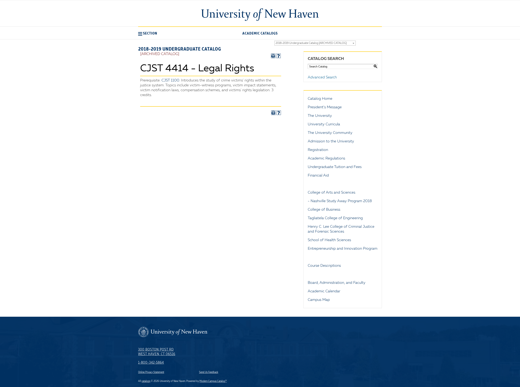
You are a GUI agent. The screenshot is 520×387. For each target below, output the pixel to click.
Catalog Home (320, 99)
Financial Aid (318, 175)
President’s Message (325, 107)
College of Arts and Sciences (331, 192)
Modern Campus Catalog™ (213, 381)
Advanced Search (322, 77)
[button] (147, 33)
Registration (318, 150)
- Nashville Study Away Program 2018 (340, 201)
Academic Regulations (326, 158)
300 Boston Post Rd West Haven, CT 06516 (156, 352)
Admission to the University (331, 141)
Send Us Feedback (208, 372)
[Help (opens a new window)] (278, 56)
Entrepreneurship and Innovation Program (342, 248)
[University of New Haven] (260, 14)
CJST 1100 (170, 80)
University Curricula (324, 124)
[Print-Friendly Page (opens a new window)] (273, 56)
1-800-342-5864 (151, 362)
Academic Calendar (324, 291)
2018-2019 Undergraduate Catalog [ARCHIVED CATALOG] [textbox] (311, 43)
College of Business (324, 209)
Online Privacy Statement (151, 372)
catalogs (146, 381)
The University (320, 116)
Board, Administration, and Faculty (336, 283)
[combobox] (315, 43)
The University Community (330, 133)
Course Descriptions (324, 266)
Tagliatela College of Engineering (335, 218)
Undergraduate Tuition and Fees (335, 167)
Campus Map (319, 300)
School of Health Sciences (329, 240)
